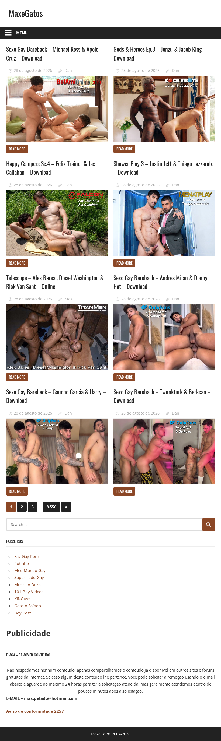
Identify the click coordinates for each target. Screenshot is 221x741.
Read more (17, 149)
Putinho (21, 563)
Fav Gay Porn (26, 556)
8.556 (51, 506)
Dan (68, 70)
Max (68, 298)
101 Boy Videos (28, 591)
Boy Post (22, 613)
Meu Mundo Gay (30, 570)
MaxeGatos (26, 13)
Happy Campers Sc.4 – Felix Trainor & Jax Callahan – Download (50, 167)
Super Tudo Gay (29, 577)
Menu (22, 32)
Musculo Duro (27, 584)
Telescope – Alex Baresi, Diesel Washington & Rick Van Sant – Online (54, 281)
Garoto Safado (27, 605)
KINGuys (22, 598)
